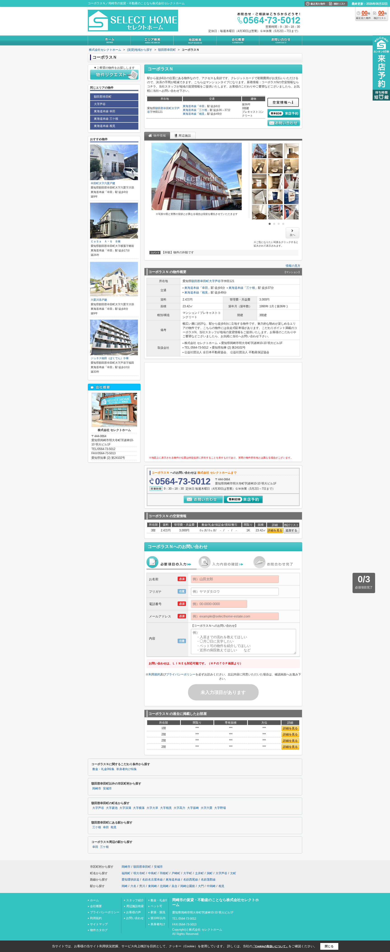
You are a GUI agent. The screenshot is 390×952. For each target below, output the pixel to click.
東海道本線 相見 (104, 126)
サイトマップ (99, 924)
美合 (174, 886)
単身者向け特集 (126, 769)
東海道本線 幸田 (104, 111)
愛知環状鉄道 (130, 879)
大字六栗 (206, 808)
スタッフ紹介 (135, 900)
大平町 (187, 873)
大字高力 (179, 808)
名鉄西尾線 (190, 879)
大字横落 (139, 808)
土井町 (199, 873)
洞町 (210, 873)
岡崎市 (96, 788)
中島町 (152, 873)
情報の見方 (293, 265)
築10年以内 (158, 918)
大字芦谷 (215, 281)
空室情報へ (282, 102)
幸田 (201, 106)
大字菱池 (112, 808)
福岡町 (126, 873)
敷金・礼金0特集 (103, 769)
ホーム (94, 900)
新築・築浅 (158, 912)
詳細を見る (275, 530)
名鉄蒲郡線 (208, 879)
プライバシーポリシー (180, 674)
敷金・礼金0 (159, 900)
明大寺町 (139, 873)
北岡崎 (164, 886)
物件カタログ (99, 930)
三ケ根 (203, 110)
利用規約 (154, 674)
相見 (201, 113)
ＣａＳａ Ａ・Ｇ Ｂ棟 (106, 241)
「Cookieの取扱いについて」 (270, 946)
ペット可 (156, 906)
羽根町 (164, 873)
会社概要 (96, 906)
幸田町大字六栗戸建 (103, 183)
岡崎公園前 (187, 886)
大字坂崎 (193, 808)
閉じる (329, 946)
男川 (142, 886)
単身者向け (158, 924)
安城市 (107, 788)
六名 (133, 886)
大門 (201, 886)
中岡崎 (211, 886)
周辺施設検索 (135, 906)
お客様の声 (133, 912)
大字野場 (220, 808)
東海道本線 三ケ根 (106, 118)
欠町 (233, 873)
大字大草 (152, 808)
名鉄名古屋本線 (152, 879)
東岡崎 (152, 886)
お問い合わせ (135, 918)
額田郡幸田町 (163, 108)
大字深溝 (125, 808)
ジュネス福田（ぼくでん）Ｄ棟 (110, 358)
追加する (291, 530)
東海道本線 (189, 106)
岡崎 (125, 886)
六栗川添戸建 (99, 299)
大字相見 (166, 808)
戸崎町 (176, 873)
